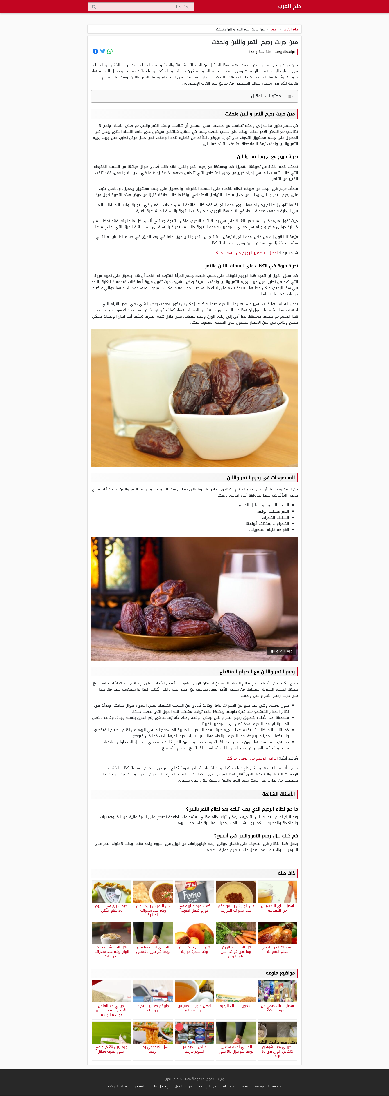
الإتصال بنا (161, 1086)
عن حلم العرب (207, 1086)
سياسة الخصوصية (268, 1086)
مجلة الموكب (117, 1086)
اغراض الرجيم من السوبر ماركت (252, 758)
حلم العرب (289, 6)
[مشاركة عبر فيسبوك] (95, 51)
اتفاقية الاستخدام (236, 1086)
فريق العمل (183, 1086)
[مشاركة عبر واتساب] (110, 51)
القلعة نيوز (140, 1086)
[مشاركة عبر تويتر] (102, 51)
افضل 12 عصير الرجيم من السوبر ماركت (245, 252)
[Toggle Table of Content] (288, 96)
